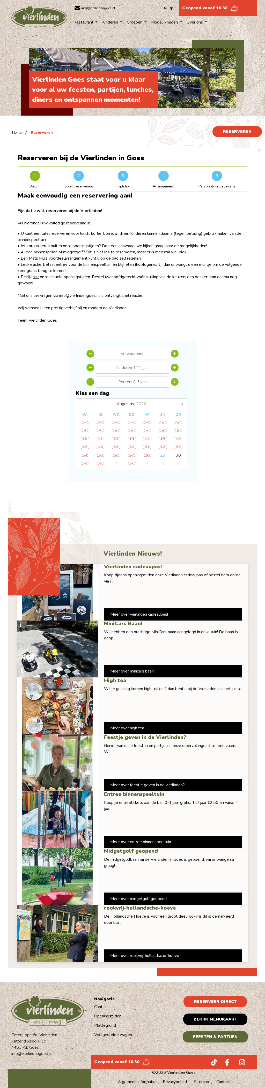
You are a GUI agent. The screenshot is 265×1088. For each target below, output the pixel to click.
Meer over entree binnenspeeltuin (140, 842)
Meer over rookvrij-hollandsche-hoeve (144, 955)
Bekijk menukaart (215, 1019)
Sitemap (201, 1082)
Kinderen (110, 22)
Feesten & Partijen (215, 1037)
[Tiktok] (211, 1063)
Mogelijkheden (165, 22)
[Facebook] (225, 1063)
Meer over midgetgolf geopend (138, 899)
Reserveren (237, 131)
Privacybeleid (175, 1082)
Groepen (135, 22)
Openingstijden (107, 1016)
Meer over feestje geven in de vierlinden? (147, 785)
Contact (101, 1007)
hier (36, 277)
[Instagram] (239, 1063)
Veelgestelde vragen (113, 1035)
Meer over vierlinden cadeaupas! (139, 614)
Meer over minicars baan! (132, 671)
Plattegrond (105, 1025)
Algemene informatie (137, 1082)
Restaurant (83, 22)
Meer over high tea (127, 728)
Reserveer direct (215, 1001)
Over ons (195, 22)
